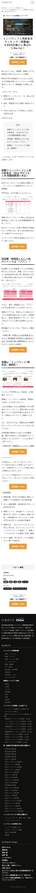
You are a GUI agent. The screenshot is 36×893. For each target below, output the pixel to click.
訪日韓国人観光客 (10, 757)
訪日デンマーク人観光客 (12, 803)
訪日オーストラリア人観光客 (14, 811)
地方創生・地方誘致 (11, 669)
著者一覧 (5, 852)
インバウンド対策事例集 (11, 650)
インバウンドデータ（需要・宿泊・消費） (18, 818)
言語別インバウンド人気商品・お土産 (17, 737)
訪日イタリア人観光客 (12, 793)
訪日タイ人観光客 (10, 759)
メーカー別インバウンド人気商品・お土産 (18, 721)
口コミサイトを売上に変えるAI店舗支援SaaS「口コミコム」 (17, 871)
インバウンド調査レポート (13, 827)
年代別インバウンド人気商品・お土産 (17, 739)
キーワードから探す (11, 711)
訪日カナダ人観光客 (11, 782)
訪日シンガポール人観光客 (13, 762)
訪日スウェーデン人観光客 (13, 801)
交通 (6, 697)
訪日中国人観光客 (10, 749)
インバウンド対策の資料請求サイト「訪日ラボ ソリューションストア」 (17, 879)
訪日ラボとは (6, 847)
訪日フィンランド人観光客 (13, 808)
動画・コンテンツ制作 (12, 659)
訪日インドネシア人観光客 (13, 767)
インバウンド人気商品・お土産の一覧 (17, 709)
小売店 (7, 687)
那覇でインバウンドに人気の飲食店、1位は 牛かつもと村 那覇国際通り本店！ (18, 132)
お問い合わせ (6, 868)
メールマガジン (7, 858)
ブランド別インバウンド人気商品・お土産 (18, 724)
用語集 (7, 835)
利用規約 (5, 860)
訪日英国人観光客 (10, 785)
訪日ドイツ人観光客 (11, 790)
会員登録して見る (18, 62)
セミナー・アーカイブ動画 (13, 830)
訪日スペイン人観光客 (12, 798)
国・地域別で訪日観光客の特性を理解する (17, 745)
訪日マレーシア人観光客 (12, 764)
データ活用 (8, 667)
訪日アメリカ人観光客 (12, 780)
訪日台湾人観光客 (10, 751)
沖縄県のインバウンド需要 (23, 445)
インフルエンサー (10, 662)
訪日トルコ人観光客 (11, 777)
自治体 (7, 700)
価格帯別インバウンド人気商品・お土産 (17, 719)
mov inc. (23, 887)
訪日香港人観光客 (10, 754)
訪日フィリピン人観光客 (12, 769)
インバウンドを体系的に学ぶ (13, 824)
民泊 (6, 694)
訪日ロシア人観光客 (11, 795)
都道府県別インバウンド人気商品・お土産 (18, 732)
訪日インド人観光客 (11, 775)
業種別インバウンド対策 (11, 681)
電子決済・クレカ (10, 675)
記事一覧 (5, 855)
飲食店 (7, 684)
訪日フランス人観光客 (12, 788)
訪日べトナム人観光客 (12, 772)
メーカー (7, 689)
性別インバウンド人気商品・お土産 (16, 742)
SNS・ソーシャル (10, 654)
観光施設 (7, 702)
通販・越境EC (9, 664)
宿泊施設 (7, 692)
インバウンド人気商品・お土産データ (15, 706)
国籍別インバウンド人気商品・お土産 (17, 734)
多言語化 (7, 672)
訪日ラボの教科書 (10, 832)
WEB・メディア (10, 656)
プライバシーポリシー (9, 863)
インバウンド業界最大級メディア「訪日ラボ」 (16, 875)
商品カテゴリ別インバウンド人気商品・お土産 (18, 715)
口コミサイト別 (10, 677)
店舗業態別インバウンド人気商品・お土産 (18, 726)
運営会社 (5, 850)
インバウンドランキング (12, 820)
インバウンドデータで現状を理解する (15, 814)
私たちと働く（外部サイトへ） (12, 865)
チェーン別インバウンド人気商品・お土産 (18, 729)
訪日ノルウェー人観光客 (12, 806)
